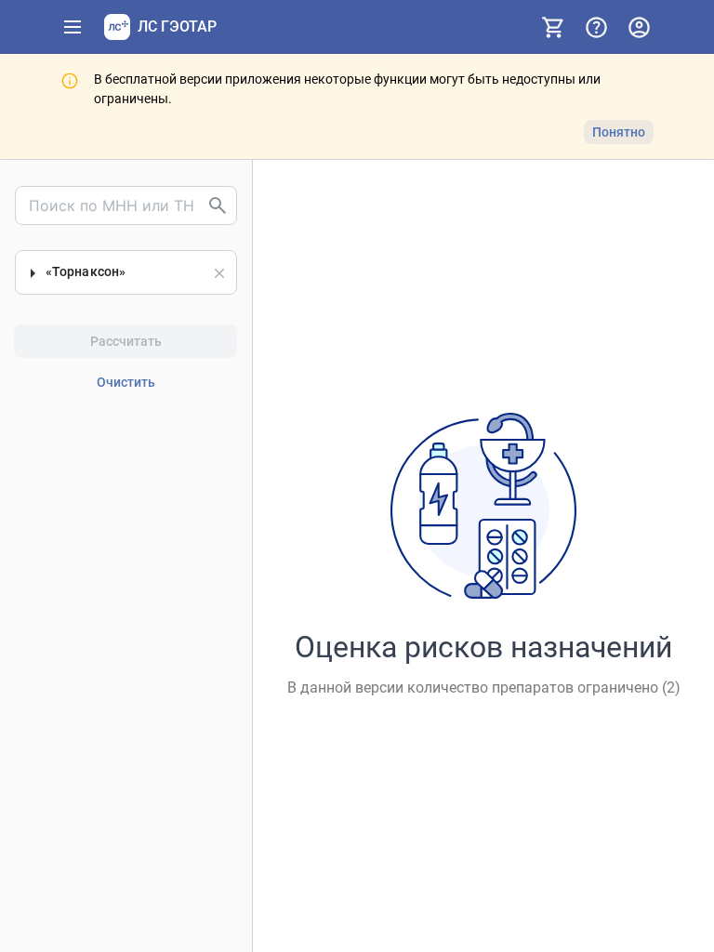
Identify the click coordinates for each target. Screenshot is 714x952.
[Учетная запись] (638, 27)
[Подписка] (553, 27)
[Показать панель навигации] (73, 27)
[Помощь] (596, 27)
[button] (219, 273)
